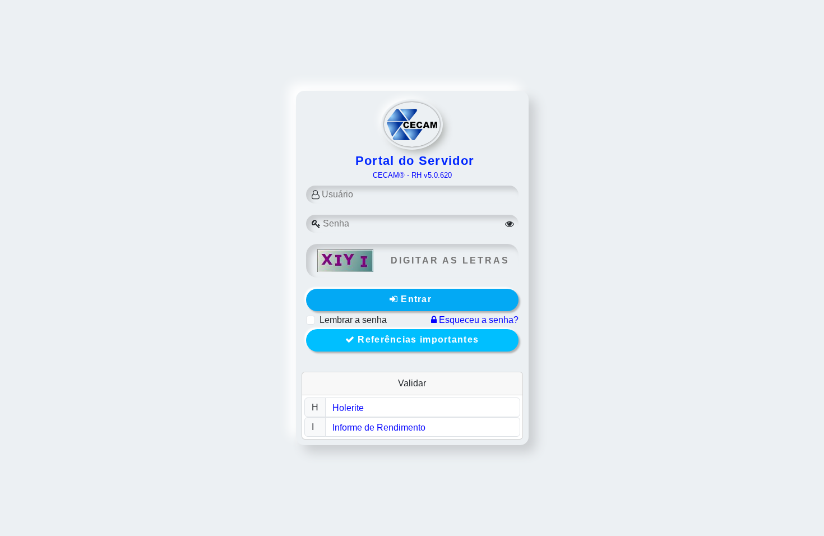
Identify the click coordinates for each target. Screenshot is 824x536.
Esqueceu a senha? (478, 320)
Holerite (348, 408)
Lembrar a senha (353, 320)
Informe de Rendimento (378, 427)
